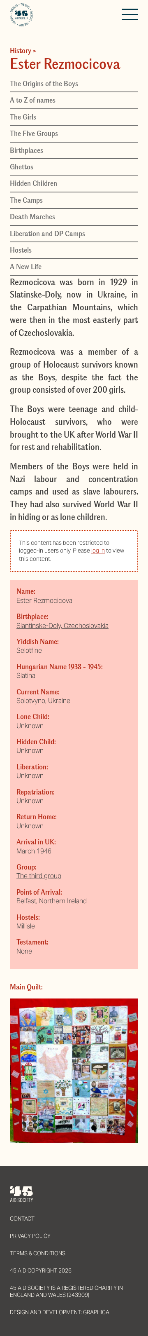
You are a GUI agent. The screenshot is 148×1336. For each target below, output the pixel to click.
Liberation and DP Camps (47, 233)
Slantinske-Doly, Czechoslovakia (62, 625)
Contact (22, 1218)
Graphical (97, 1312)
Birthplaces (26, 150)
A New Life (26, 266)
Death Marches (32, 216)
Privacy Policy (30, 1236)
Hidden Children (33, 183)
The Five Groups (34, 133)
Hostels (21, 250)
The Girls (23, 117)
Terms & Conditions (37, 1253)
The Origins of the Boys (44, 83)
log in (98, 550)
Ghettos (21, 166)
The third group (38, 876)
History (20, 50)
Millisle (25, 926)
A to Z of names (33, 100)
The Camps (26, 200)
